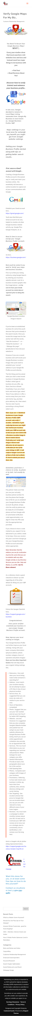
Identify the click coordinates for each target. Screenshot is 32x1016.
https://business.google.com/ (16, 257)
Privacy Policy (20, 1004)
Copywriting (6, 951)
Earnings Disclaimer (12, 1002)
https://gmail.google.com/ (15, 213)
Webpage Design (8, 970)
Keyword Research (9, 961)
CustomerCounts (9, 1011)
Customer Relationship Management (13, 21)
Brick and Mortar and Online (11, 948)
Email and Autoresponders (11, 957)
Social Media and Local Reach (12, 967)
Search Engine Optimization (11, 964)
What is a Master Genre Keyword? (13, 917)
